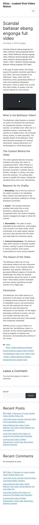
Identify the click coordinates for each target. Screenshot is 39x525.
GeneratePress (23, 521)
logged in (17, 376)
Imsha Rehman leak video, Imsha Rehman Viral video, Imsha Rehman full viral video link (18, 427)
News (8, 345)
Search (6, 392)
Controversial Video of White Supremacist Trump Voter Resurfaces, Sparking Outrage (18, 442)
